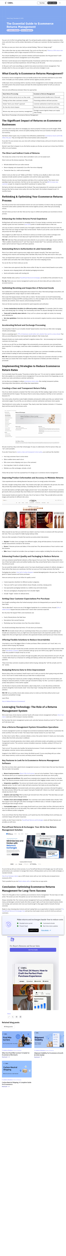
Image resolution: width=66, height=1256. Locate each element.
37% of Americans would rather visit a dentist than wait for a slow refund (38, 334)
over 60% (27, 224)
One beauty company (12, 650)
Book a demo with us (24, 881)
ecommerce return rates (31, 381)
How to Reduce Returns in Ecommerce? (13, 701)
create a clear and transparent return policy (29, 452)
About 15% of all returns (26, 773)
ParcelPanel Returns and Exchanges (32, 820)
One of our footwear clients (10, 876)
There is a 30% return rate (55, 50)
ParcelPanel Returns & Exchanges (30, 278)
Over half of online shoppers (24, 572)
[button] (33, 930)
